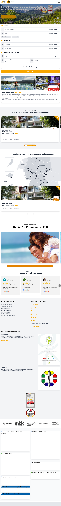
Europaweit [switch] (15, 36)
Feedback (35, 317)
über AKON (35, 304)
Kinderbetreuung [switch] (6, 36)
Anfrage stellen (37, 326)
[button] (26, 145)
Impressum (28, 504)
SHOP (34, 320)
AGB (22, 504)
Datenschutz (36, 504)
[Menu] (59, 2)
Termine (35, 308)
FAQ (34, 311)
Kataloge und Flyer (38, 314)
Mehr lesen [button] (5, 288)
